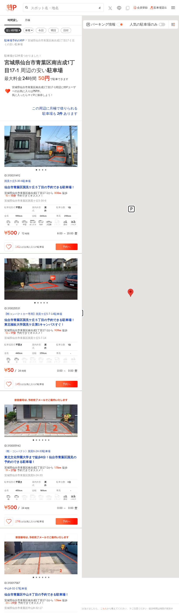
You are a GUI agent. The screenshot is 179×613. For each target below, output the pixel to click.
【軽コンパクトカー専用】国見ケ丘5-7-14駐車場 (33, 314)
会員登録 (142, 7)
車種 (28, 30)
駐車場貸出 (160, 7)
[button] (131, 209)
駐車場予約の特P (14, 40)
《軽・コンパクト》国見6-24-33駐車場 (27, 451)
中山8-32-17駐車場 (15, 588)
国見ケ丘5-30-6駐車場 (17, 181)
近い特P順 (12, 30)
